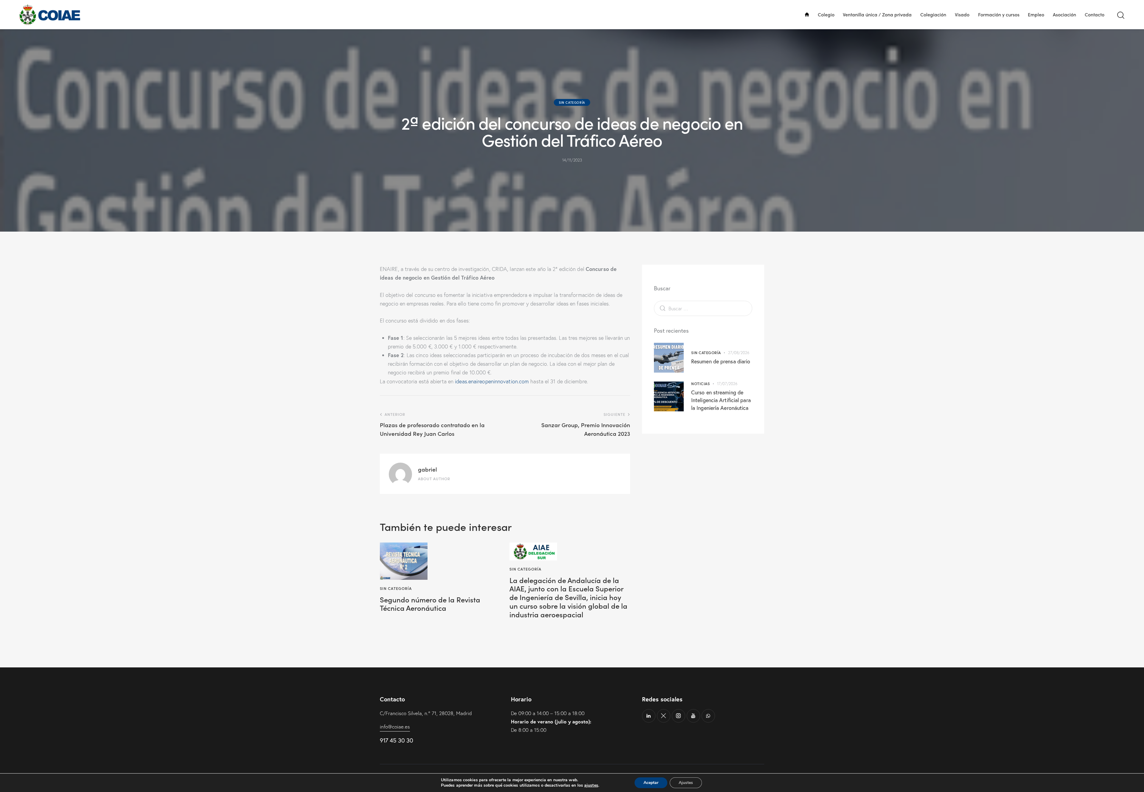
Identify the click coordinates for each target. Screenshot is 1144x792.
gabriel (427, 469)
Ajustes (686, 782)
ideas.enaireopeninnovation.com (492, 381)
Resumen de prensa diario (720, 361)
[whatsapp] (708, 716)
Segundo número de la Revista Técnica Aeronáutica (430, 604)
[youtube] (693, 716)
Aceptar (651, 782)
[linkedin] (648, 716)
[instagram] (678, 716)
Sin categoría (572, 102)
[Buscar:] (703, 308)
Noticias (700, 383)
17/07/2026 (727, 383)
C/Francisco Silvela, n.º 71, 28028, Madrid (426, 713)
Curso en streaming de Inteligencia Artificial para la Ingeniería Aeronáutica (721, 400)
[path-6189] (663, 716)
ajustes (591, 785)
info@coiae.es (395, 726)
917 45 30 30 (396, 740)
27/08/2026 (738, 352)
